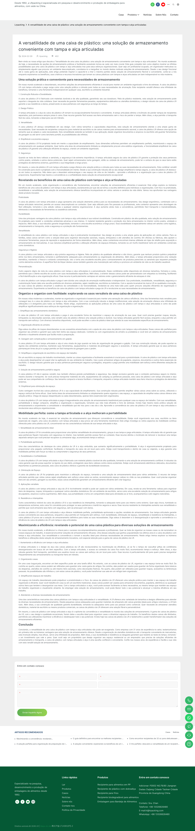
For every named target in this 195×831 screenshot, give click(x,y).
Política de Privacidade (73, 810)
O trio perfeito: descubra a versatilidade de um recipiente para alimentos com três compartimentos (154, 744)
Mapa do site (46, 826)
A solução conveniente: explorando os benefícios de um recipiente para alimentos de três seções (98, 744)
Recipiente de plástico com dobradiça (117, 788)
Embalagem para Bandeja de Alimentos (117, 801)
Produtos (66, 788)
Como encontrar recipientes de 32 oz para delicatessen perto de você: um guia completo (154, 738)
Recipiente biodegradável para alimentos (118, 797)
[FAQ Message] (189, 743)
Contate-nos (68, 805)
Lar (63, 784)
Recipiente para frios (108, 793)
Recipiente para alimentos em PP (114, 784)
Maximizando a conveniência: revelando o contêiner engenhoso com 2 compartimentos (35, 739)
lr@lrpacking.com (154, 810)
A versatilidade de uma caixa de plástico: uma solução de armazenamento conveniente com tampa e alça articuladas (87, 24)
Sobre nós (67, 801)
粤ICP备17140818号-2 (62, 826)
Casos (168, 732)
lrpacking (20, 24)
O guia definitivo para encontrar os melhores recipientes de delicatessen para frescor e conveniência (98, 738)
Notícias (176, 732)
